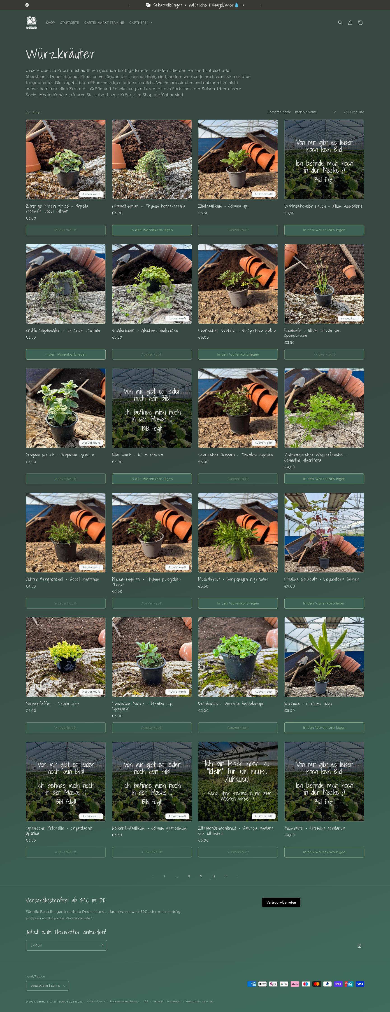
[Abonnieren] (102, 945)
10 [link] (213, 876)
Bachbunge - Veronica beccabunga (230, 703)
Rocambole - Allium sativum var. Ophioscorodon (312, 333)
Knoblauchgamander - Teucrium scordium (63, 330)
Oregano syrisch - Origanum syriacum (60, 454)
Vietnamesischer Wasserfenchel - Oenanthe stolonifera (316, 457)
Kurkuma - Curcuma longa (308, 703)
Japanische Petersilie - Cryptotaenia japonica (59, 830)
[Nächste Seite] (238, 876)
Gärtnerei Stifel (46, 1001)
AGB (145, 1001)
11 (225, 876)
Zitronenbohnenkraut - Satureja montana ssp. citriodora (236, 830)
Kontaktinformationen (200, 1001)
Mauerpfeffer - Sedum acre (53, 703)
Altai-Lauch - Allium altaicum (137, 454)
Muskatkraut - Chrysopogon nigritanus (233, 579)
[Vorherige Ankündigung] (129, 5)
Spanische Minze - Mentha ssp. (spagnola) (143, 706)
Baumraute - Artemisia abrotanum (315, 828)
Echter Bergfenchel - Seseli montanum (63, 579)
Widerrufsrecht (96, 1001)
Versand (158, 1001)
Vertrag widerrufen (281, 902)
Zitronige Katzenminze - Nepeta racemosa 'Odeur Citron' (57, 208)
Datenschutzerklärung (124, 1001)
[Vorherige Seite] (152, 876)
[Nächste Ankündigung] (261, 5)
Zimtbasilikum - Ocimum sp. (223, 205)
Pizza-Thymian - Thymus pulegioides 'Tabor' (146, 581)
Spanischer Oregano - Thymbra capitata (235, 454)
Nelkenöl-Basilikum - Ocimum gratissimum (149, 828)
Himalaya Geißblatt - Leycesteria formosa (322, 579)
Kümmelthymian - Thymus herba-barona (148, 205)
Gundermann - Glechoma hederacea (145, 330)
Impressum (174, 1001)
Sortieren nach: (279, 112)
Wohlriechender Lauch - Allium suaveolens (323, 205)
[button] (140, 22)
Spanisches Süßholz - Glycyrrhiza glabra (237, 330)
